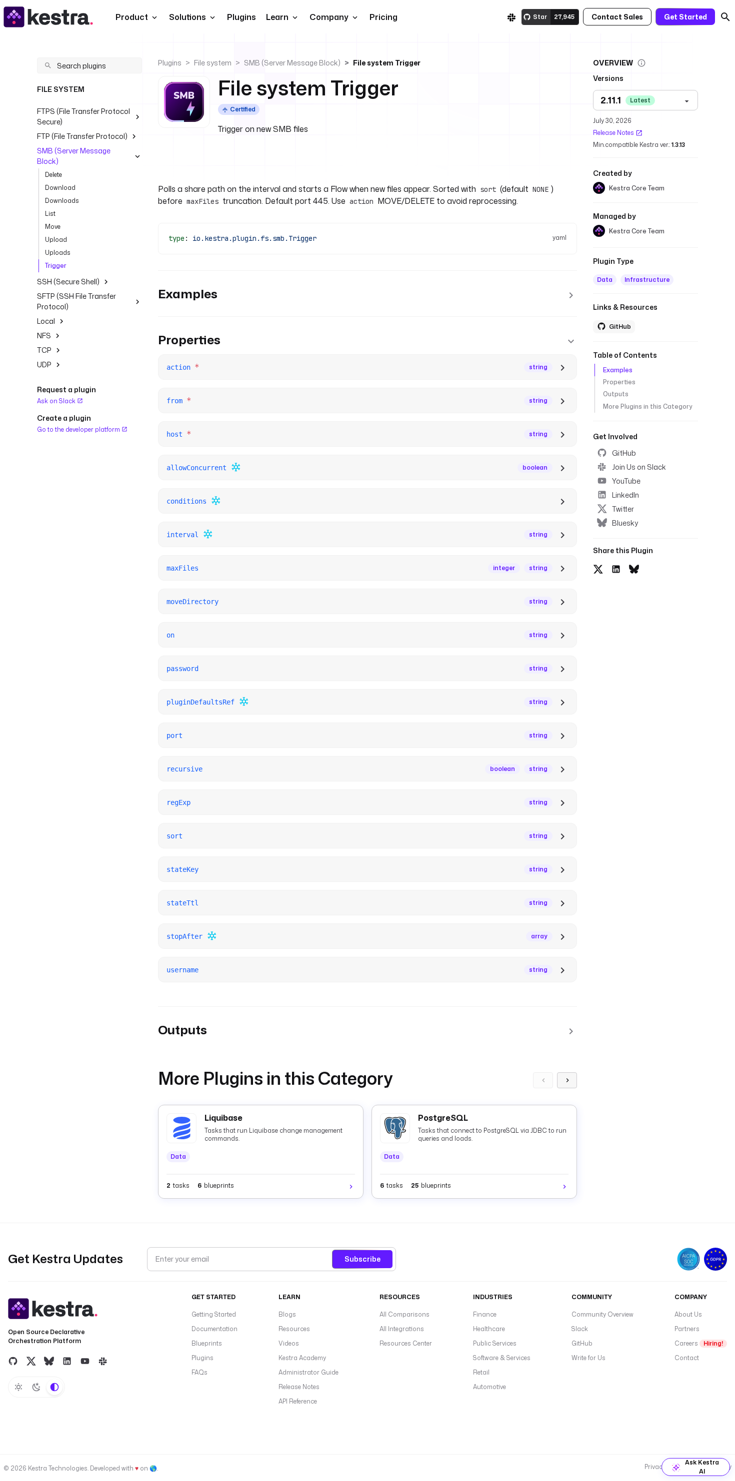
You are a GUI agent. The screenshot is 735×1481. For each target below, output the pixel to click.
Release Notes (613, 132)
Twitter (623, 509)
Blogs (287, 1314)
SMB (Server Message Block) (73, 156)
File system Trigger (386, 62)
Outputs (615, 394)
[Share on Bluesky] (634, 568)
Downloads (62, 200)
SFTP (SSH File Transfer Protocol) (76, 301)
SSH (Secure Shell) (68, 281)
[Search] (726, 17)
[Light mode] (18, 1387)
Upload (56, 239)
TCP (44, 350)
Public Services (494, 1343)
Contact (686, 1358)
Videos (288, 1343)
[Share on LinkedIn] (616, 568)
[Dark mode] (36, 1387)
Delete (53, 174)
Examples (617, 370)
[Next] (567, 1080)
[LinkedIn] (67, 1361)
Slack (580, 1329)
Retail (481, 1372)
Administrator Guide (308, 1372)
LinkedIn (625, 495)
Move (52, 226)
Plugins (170, 62)
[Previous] (543, 1080)
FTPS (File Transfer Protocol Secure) (83, 116)
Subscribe (362, 1259)
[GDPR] (715, 1259)
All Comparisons (405, 1314)
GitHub (624, 453)
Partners (687, 1329)
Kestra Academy (302, 1358)
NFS (44, 335)
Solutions (187, 16)
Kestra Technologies (58, 1468)
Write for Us (589, 1358)
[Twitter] (31, 1361)
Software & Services (501, 1358)
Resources (294, 1329)
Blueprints (207, 1343)
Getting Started (214, 1314)
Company (329, 16)
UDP (44, 364)
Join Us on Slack (639, 467)
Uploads (57, 252)
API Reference (297, 1401)
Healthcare (489, 1329)
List (50, 213)
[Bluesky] (49, 1361)
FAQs (200, 1372)
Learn (277, 16)
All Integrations (402, 1329)
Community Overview (603, 1314)
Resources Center (406, 1343)
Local (46, 321)
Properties (619, 382)
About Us (688, 1314)
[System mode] (54, 1387)
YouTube (626, 481)
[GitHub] (13, 1361)
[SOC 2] (688, 1259)
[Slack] (512, 17)
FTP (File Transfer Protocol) (82, 136)
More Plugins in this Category (647, 406)
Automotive (489, 1387)
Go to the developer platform (79, 429)
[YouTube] (85, 1361)
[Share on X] (598, 568)
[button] (240, 16)
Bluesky (625, 523)
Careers (698, 1343)
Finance (484, 1314)
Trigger (55, 265)
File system (213, 62)
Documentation (215, 1329)
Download (60, 187)
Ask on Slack (57, 401)
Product (132, 16)
